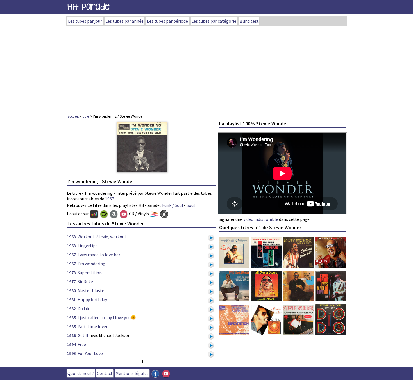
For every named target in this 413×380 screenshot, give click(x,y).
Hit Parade (88, 7)
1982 (71, 308)
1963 (71, 236)
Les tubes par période (167, 21)
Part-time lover (93, 326)
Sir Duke (85, 281)
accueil (73, 116)
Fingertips (87, 245)
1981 (71, 299)
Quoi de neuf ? (80, 373)
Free (82, 344)
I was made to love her (99, 254)
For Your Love (90, 353)
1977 (71, 281)
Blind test (249, 21)
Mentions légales (132, 373)
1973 (71, 272)
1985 (71, 317)
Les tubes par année (124, 21)
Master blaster (92, 290)
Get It (83, 335)
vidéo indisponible (260, 219)
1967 (109, 199)
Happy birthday (92, 299)
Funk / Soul (172, 205)
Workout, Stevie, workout (102, 236)
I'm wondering (91, 263)
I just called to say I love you (104, 317)
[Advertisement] (206, 68)
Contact (105, 373)
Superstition (90, 272)
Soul (191, 205)
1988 (71, 335)
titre (86, 116)
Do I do (84, 308)
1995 (71, 353)
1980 (71, 290)
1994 (71, 344)
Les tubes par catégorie (213, 21)
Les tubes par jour (85, 21)
